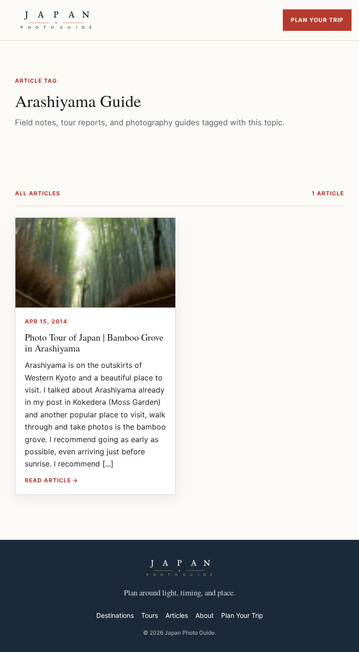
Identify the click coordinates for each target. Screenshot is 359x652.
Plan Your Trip (317, 19)
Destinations (115, 615)
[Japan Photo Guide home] (56, 20)
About (204, 615)
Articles (176, 615)
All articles (37, 193)
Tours (149, 615)
